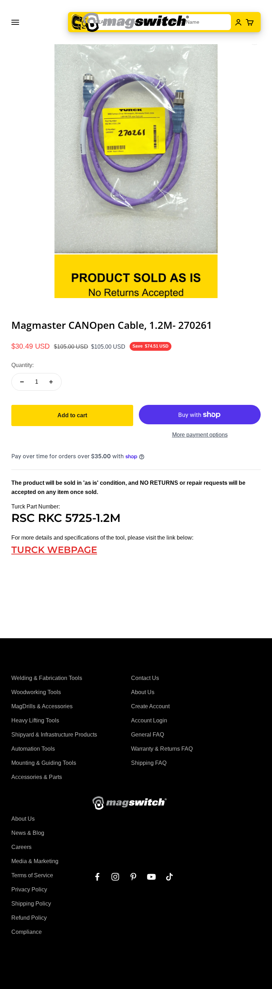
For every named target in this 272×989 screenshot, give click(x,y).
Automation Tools (33, 749)
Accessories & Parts (36, 777)
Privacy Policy (29, 889)
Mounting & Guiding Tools (43, 763)
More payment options (200, 435)
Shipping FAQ (148, 763)
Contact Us (145, 678)
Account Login (149, 720)
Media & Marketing (34, 861)
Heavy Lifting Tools (35, 720)
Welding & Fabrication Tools (46, 678)
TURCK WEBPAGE (54, 549)
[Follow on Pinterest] (133, 877)
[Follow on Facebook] (97, 877)
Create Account (150, 706)
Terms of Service (32, 875)
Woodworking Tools (36, 692)
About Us (142, 692)
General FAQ (147, 735)
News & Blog (27, 833)
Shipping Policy (31, 904)
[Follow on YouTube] (151, 877)
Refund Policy (29, 918)
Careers (21, 847)
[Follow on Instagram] (115, 877)
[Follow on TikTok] (169, 877)
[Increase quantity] (51, 381)
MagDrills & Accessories (42, 706)
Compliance (26, 932)
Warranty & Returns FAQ (162, 749)
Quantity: (22, 365)
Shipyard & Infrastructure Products (54, 735)
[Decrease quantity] (22, 381)
